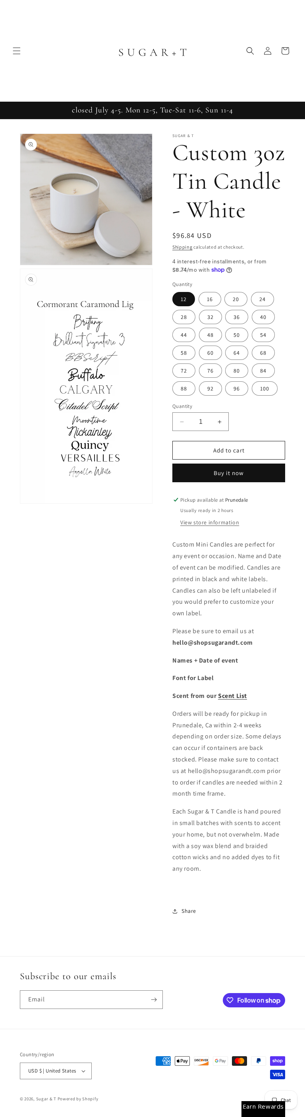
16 (210, 299)
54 (263, 334)
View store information (209, 522)
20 (236, 299)
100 (264, 388)
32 (210, 317)
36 (237, 317)
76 (210, 370)
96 (237, 388)
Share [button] (188, 910)
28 (184, 317)
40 (263, 317)
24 (262, 299)
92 (210, 388)
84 (263, 370)
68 (263, 352)
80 (237, 370)
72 (184, 370)
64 (237, 352)
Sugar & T (46, 1099)
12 (184, 299)
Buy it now (229, 473)
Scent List (232, 696)
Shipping (182, 247)
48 (210, 334)
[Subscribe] (153, 999)
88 (184, 388)
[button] (16, 51)
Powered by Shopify (78, 1099)
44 (184, 334)
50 (237, 334)
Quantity (182, 406)
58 (184, 352)
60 (210, 352)
